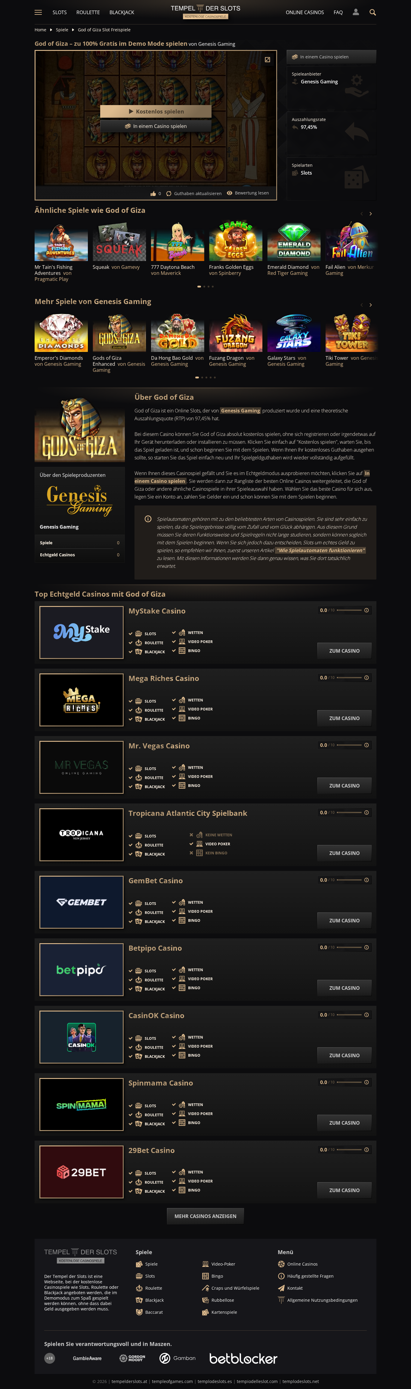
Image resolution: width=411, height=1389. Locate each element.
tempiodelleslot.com (257, 1381)
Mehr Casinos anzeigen (205, 1216)
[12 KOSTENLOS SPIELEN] (177, 332)
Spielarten (302, 165)
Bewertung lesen (252, 193)
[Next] (370, 213)
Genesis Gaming (240, 410)
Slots (60, 12)
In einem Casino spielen (324, 57)
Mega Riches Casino (163, 678)
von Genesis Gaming (212, 44)
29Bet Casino (151, 1150)
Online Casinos (305, 12)
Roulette (88, 12)
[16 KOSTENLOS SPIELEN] (61, 241)
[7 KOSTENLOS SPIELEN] (294, 332)
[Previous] (362, 213)
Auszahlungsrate (309, 119)
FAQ (338, 12)
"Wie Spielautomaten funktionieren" (320, 550)
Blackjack (122, 12)
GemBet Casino (155, 880)
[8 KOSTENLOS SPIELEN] (119, 332)
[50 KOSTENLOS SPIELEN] (61, 332)
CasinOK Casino (156, 1015)
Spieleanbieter (306, 74)
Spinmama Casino (160, 1083)
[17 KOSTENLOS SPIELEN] (294, 241)
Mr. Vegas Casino (159, 745)
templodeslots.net (301, 1381)
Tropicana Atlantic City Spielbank (187, 813)
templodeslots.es (215, 1381)
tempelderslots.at (129, 1381)
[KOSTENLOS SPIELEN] (119, 241)
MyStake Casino (157, 611)
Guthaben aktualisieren (198, 193)
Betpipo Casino (155, 948)
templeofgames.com (172, 1381)
